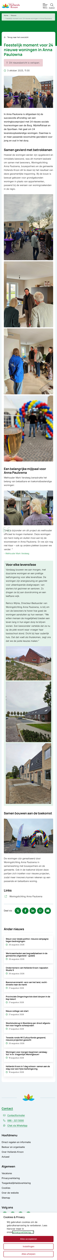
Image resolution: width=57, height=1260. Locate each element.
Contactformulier (16, 1115)
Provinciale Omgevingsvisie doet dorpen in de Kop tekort (28, 997)
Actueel (5, 1156)
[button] (28, 227)
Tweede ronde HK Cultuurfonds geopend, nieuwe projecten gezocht (26, 1038)
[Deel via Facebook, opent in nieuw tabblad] (25, 911)
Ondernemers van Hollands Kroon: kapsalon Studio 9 (27, 968)
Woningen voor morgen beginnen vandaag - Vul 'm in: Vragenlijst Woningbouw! (27, 1053)
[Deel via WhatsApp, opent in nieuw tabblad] (40, 911)
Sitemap (6, 1197)
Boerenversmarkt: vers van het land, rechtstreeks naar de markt (26, 983)
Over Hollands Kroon (13, 1151)
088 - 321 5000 (15, 1120)
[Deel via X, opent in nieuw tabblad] (18, 911)
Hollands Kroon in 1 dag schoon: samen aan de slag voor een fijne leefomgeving (28, 1067)
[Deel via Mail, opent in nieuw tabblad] (48, 911)
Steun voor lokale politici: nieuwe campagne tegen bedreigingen (27, 940)
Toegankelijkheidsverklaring (16, 1183)
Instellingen (28, 1246)
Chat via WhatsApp (17, 1125)
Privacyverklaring (11, 1178)
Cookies (6, 1187)
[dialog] (28, 1236)
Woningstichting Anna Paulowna (31, 896)
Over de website (10, 1192)
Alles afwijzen (28, 1254)
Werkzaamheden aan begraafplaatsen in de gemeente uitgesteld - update (26, 954)
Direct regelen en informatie (16, 1142)
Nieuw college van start (17, 1011)
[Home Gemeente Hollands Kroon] (11, 5)
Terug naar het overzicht (17, 37)
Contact (7, 1108)
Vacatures (7, 1173)
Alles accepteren (28, 1239)
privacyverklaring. (22, 1232)
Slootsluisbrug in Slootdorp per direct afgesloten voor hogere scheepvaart (28, 1024)
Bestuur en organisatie (13, 1147)
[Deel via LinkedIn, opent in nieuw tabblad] (33, 911)
